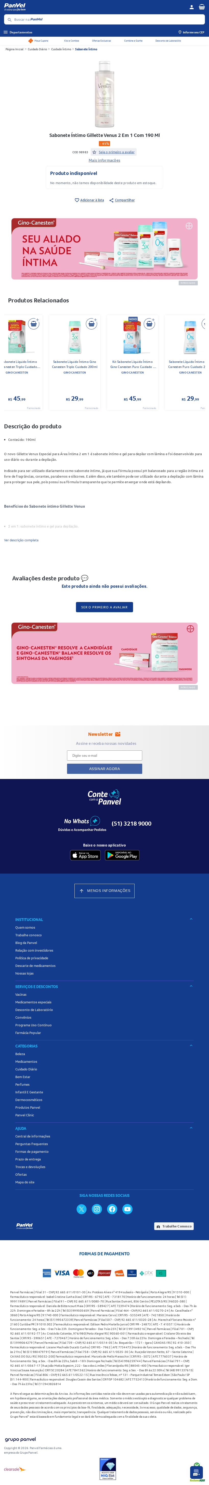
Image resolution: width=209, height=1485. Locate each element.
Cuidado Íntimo (61, 49)
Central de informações (32, 1136)
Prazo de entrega (28, 1159)
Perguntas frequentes (31, 1144)
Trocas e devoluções (30, 1166)
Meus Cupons (41, 40)
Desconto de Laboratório (168, 40)
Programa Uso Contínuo (33, 1025)
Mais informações (104, 160)
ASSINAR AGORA (104, 769)
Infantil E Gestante (29, 1092)
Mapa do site (24, 1182)
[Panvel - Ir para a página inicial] (95, 7)
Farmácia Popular (28, 1032)
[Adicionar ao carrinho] (33, 323)
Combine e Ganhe (133, 40)
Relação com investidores (34, 950)
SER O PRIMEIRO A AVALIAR (104, 607)
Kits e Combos (71, 40)
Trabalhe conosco (28, 935)
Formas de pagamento (32, 1151)
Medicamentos (26, 1061)
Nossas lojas (24, 973)
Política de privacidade (31, 958)
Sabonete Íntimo (86, 49)
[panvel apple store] (85, 855)
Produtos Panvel (27, 1107)
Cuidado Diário (37, 49)
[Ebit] (108, 1469)
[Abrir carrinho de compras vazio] (202, 7)
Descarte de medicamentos (35, 965)
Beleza (20, 1054)
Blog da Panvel (26, 942)
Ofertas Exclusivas (101, 40)
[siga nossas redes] (81, 1209)
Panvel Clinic (24, 1115)
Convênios (23, 1017)
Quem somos (25, 927)
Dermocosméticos (28, 1099)
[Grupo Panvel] (20, 1438)
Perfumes (22, 1084)
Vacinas (21, 994)
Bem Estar (22, 1076)
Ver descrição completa (21, 540)
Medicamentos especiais (33, 1002)
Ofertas (21, 1174)
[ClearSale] (15, 1469)
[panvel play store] (122, 855)
